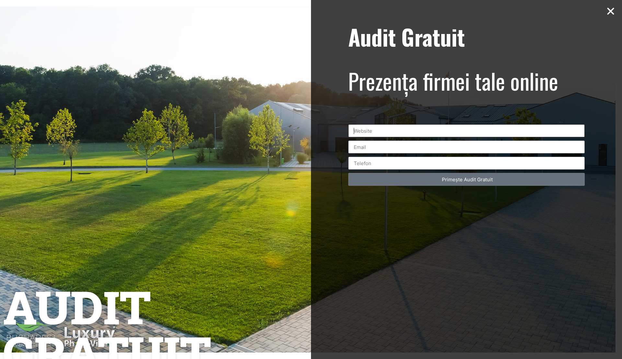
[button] (611, 11)
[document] (311, 179)
